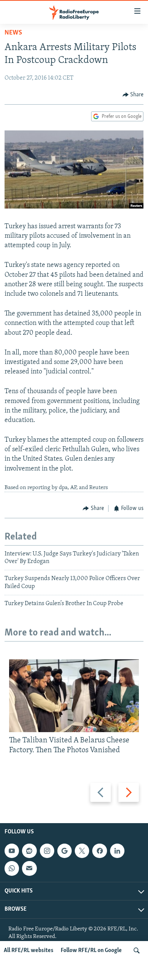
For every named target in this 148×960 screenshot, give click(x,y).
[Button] (133, 95)
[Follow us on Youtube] (12, 851)
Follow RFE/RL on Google (91, 950)
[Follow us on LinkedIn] (117, 851)
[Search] (136, 950)
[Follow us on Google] (64, 851)
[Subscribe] (29, 868)
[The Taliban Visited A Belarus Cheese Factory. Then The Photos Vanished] (74, 695)
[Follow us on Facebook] (99, 851)
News (13, 33)
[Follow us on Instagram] (47, 851)
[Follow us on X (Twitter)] (82, 851)
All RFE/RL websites (29, 950)
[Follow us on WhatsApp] (12, 868)
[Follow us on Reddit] (29, 851)
